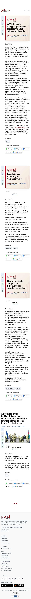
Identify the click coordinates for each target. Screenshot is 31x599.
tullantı (18, 388)
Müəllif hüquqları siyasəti (7, 568)
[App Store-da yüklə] (7, 585)
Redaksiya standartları (6, 553)
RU (18, 596)
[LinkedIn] (19, 578)
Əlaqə (2, 551)
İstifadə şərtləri (4, 563)
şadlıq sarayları (10, 388)
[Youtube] (12, 578)
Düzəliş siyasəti (4, 555)
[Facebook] (6, 578)
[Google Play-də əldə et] (19, 585)
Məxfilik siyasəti (5, 566)
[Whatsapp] (2, 578)
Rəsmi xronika (4, 540)
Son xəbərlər (4, 538)
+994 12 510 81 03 (5, 529)
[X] (9, 578)
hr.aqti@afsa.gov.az (21, 127)
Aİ (6, 475)
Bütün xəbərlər (15, 194)
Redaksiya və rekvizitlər (6, 548)
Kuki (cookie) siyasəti (6, 570)
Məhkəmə (8, 248)
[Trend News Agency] (5, 517)
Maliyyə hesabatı (5, 558)
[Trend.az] (5, 10)
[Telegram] (15, 578)
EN (12, 596)
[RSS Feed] (22, 578)
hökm (15, 248)
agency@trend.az (5, 530)
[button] (2, 17)
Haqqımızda (4, 546)
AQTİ (7, 141)
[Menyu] (28, 10)
